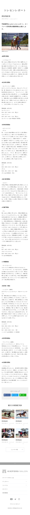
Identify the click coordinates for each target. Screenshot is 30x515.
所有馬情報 (5, 492)
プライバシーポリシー (15, 504)
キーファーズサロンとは (8, 477)
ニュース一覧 (14, 449)
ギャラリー (5, 489)
